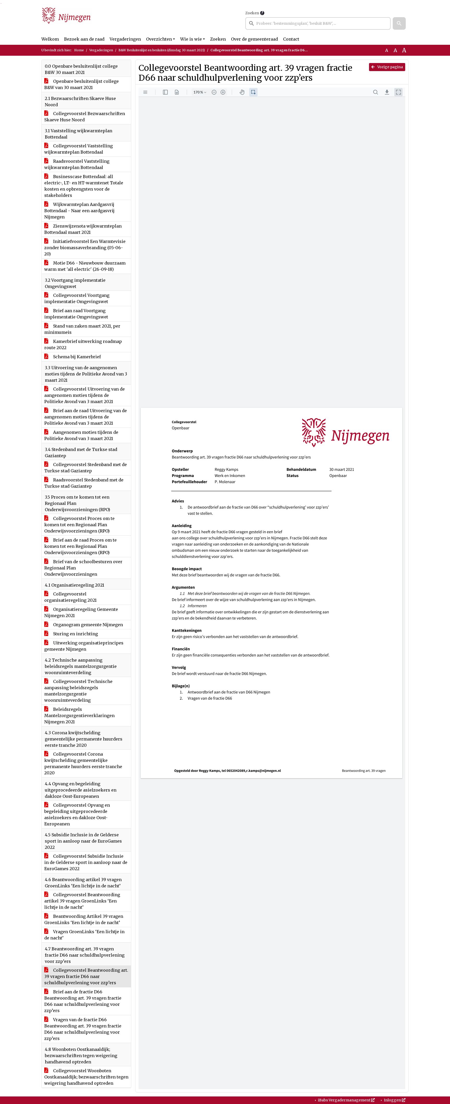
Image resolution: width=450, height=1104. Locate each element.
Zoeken (252, 13)
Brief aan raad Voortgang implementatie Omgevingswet (76, 313)
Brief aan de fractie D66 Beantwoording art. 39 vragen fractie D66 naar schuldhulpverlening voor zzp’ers (82, 1001)
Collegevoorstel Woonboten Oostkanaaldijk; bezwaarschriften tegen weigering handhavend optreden (86, 1077)
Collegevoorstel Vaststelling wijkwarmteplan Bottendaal (78, 149)
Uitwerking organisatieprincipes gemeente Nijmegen (83, 646)
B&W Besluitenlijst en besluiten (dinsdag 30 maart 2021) (161, 50)
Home (79, 50)
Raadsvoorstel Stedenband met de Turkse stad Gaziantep (83, 483)
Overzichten (159, 39)
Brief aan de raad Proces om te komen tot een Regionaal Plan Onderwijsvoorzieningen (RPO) (80, 546)
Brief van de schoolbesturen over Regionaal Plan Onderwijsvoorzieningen (83, 568)
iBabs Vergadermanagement (344, 1100)
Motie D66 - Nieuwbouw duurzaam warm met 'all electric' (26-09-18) (85, 266)
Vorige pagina (390, 67)
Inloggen (392, 1100)
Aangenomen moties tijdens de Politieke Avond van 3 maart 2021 (81, 435)
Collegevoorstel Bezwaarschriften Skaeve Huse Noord (84, 116)
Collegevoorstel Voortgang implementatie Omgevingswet (76, 298)
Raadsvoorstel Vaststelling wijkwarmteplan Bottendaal (76, 164)
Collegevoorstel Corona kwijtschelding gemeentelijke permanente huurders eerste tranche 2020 (83, 763)
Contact (291, 39)
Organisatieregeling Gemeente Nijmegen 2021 (81, 612)
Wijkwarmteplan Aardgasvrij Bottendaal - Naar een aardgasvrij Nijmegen (79, 210)
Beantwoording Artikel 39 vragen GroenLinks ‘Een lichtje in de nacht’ (83, 919)
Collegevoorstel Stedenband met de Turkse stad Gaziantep (85, 467)
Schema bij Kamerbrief (76, 356)
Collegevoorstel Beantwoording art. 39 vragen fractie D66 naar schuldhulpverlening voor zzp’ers (86, 976)
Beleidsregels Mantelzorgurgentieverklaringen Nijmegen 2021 (79, 715)
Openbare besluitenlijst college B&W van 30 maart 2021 (81, 84)
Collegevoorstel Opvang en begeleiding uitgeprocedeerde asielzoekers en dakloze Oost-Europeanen (77, 814)
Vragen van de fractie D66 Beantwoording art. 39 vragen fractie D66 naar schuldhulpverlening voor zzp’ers (82, 1029)
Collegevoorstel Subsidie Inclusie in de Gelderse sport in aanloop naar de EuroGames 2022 (85, 862)
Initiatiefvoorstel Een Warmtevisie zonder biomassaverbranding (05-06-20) (85, 247)
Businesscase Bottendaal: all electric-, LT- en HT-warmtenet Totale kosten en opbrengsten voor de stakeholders (83, 186)
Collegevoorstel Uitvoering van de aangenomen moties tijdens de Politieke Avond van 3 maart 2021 (84, 395)
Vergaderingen (125, 39)
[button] (399, 23)
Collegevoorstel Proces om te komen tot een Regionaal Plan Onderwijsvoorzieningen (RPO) (79, 525)
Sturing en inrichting (75, 633)
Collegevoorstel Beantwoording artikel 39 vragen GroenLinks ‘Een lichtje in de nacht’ (82, 901)
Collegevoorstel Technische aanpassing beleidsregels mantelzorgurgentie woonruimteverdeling (78, 691)
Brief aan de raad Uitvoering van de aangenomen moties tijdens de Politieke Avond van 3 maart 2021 (85, 417)
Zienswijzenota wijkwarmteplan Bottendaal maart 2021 (83, 229)
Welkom (50, 39)
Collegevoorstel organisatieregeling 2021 (70, 597)
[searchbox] (318, 23)
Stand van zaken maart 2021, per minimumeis (82, 329)
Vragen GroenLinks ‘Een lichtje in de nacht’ (84, 934)
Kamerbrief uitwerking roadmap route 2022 (83, 344)
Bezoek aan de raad (84, 39)
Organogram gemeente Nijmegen (87, 624)
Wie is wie (191, 39)
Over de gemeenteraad (254, 39)
